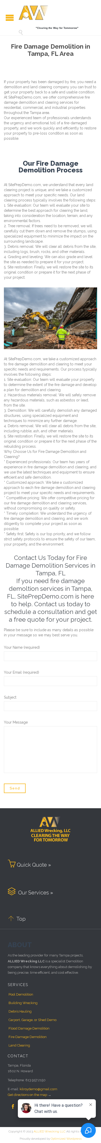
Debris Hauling (20, 1011)
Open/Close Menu (9, 17)
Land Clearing (19, 1045)
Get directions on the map (27, 1095)
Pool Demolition (21, 994)
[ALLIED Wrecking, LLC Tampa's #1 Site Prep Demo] (33, 12)
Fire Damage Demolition (28, 1037)
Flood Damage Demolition (29, 1028)
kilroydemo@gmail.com (38, 1089)
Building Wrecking (23, 1003)
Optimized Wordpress (66, 1138)
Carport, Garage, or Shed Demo (32, 1020)
